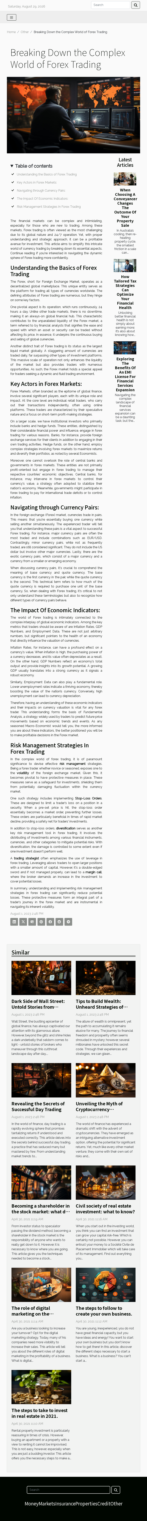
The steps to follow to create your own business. (104, 1311)
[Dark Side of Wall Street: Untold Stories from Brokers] (41, 977)
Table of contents (33, 166)
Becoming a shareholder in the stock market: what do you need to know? (40, 1211)
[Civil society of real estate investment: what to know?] (106, 1182)
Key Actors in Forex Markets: (37, 182)
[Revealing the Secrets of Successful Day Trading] (41, 1080)
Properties (86, 1503)
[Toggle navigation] (11, 17)
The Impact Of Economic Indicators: (42, 198)
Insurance (65, 1503)
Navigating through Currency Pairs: (41, 190)
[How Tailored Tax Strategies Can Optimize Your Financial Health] (125, 265)
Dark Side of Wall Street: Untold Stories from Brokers (38, 1007)
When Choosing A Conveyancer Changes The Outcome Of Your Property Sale (125, 207)
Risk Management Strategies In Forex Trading (49, 207)
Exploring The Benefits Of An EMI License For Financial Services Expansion (125, 374)
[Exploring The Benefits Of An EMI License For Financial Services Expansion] (125, 347)
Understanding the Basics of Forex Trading (47, 174)
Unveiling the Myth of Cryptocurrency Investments (99, 1109)
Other (25, 32)
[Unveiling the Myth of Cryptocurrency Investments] (106, 1080)
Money (32, 1503)
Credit (103, 1503)
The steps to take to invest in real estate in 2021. (39, 1413)
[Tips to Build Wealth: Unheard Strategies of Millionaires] (106, 977)
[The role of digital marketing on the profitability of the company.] (41, 1284)
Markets (47, 1503)
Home (11, 32)
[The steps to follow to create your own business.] (106, 1284)
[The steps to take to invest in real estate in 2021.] (41, 1387)
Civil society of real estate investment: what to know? (105, 1208)
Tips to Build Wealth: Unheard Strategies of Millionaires (99, 1007)
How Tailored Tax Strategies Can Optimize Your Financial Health (125, 292)
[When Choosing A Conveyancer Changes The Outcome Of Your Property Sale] (125, 178)
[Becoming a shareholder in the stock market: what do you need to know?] (41, 1182)
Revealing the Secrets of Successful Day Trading (38, 1106)
